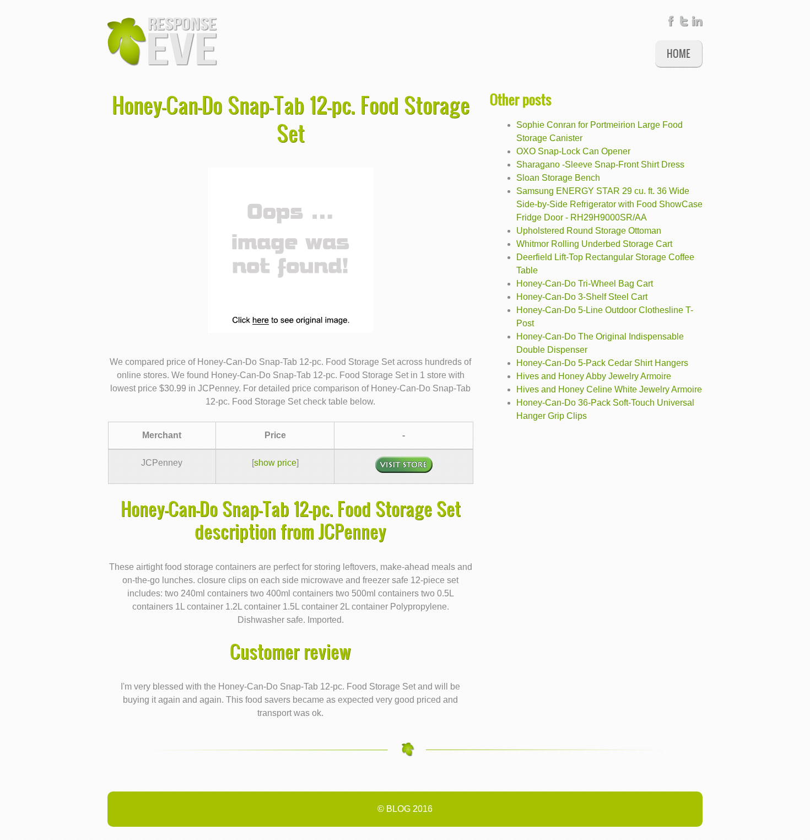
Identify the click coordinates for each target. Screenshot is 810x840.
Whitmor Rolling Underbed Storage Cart (594, 244)
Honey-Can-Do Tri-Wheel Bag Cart (584, 283)
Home (678, 53)
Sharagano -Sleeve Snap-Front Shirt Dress (600, 164)
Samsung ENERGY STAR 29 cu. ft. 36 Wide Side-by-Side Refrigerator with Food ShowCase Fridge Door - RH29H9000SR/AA (609, 204)
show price (275, 462)
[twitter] (683, 23)
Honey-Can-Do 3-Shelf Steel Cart (581, 296)
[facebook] (670, 23)
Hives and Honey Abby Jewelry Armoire (593, 376)
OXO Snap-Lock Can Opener (573, 151)
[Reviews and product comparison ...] (162, 40)
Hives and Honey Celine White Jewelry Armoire (609, 389)
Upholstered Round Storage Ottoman (588, 230)
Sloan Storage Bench (558, 177)
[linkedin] (697, 23)
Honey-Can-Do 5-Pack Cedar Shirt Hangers (602, 363)
